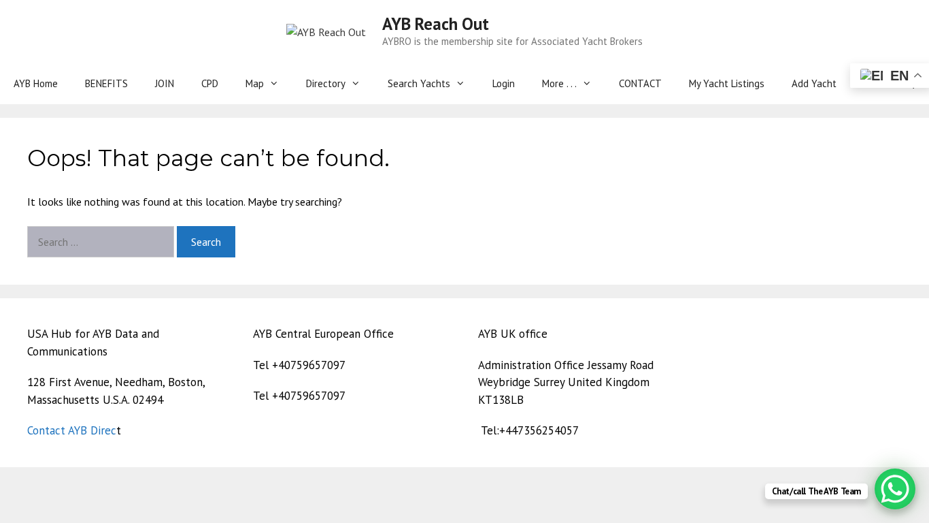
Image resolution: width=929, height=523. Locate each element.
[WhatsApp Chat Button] (895, 489)
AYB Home (36, 83)
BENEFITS (106, 83)
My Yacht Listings (726, 83)
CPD (209, 83)
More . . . (559, 83)
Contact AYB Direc (71, 430)
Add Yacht (814, 83)
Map (255, 83)
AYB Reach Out (435, 24)
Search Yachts (419, 83)
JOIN (164, 83)
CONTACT (640, 83)
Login (503, 83)
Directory (325, 83)
